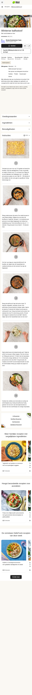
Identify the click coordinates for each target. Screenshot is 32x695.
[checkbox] (1, 36)
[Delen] (29, 45)
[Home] (2, 7)
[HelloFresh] (16, 2)
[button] (16, 123)
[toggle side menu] (2, 2)
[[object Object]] (25, 45)
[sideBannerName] (16, 102)
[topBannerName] (16, 12)
